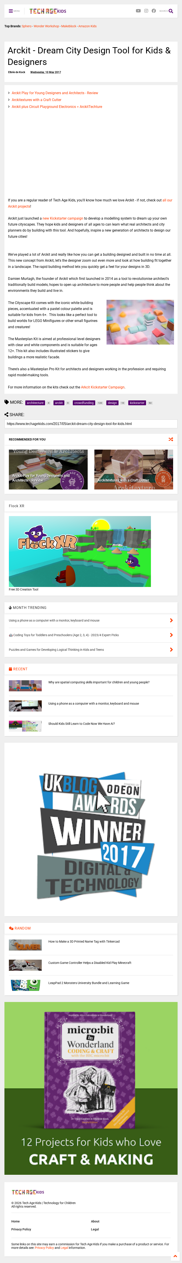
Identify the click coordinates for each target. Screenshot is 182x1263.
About (95, 1221)
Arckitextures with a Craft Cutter (36, 100)
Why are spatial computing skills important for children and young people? (99, 682)
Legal (95, 1229)
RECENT (20, 669)
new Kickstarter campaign (63, 218)
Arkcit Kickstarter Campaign (103, 387)
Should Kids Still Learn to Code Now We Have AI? (81, 723)
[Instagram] (146, 11)
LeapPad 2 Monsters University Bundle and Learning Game (88, 983)
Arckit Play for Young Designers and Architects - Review (55, 93)
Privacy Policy (21, 1229)
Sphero (27, 26)
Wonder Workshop (46, 26)
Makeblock (68, 26)
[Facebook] (154, 11)
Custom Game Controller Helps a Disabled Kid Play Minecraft (89, 963)
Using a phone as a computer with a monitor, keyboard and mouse (93, 703)
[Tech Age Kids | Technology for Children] (48, 12)
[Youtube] (138, 11)
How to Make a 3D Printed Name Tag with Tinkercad (84, 941)
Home (15, 1221)
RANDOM (22, 928)
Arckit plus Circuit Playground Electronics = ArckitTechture (57, 107)
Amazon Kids (87, 26)
